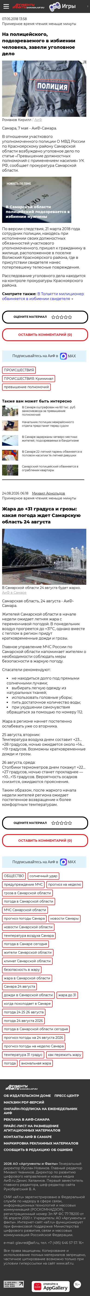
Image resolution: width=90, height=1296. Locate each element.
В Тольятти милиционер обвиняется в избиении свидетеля (43, 296)
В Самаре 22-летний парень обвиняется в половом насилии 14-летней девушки (52, 453)
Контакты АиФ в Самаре (28, 1137)
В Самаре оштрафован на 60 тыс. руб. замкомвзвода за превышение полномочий (49, 410)
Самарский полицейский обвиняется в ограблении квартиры (50, 468)
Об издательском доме (27, 1096)
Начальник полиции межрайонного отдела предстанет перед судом (48, 423)
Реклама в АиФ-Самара (27, 1119)
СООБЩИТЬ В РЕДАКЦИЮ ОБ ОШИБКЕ (38, 1150)
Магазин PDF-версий (24, 1102)
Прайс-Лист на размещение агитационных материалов (32, 1128)
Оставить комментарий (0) (45, 335)
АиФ (38, 120)
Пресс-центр (66, 1096)
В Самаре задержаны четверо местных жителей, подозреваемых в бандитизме (50, 438)
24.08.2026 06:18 (15, 493)
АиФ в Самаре (14, 593)
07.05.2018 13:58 (14, 19)
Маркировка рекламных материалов (41, 1143)
